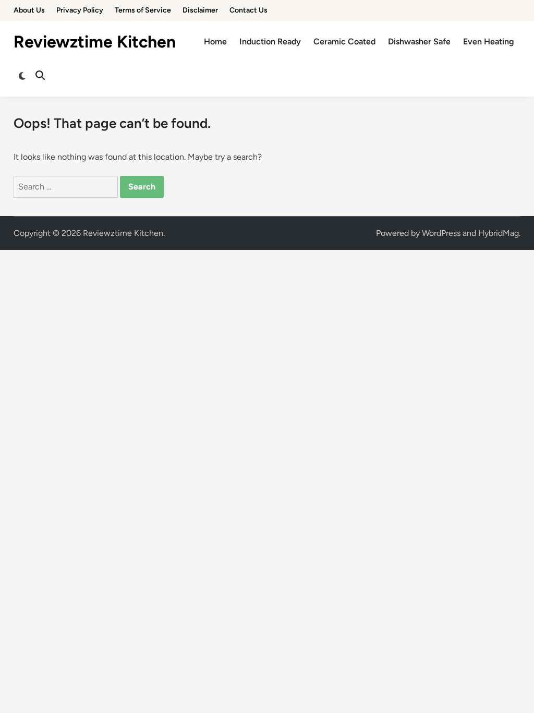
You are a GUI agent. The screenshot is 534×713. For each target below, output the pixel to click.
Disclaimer (200, 10)
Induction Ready (270, 41)
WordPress (441, 233)
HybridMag (498, 233)
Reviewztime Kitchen (95, 42)
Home (215, 41)
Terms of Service (143, 10)
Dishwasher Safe (419, 41)
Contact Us (248, 10)
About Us (29, 10)
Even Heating (488, 41)
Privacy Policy (79, 10)
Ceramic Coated (344, 41)
